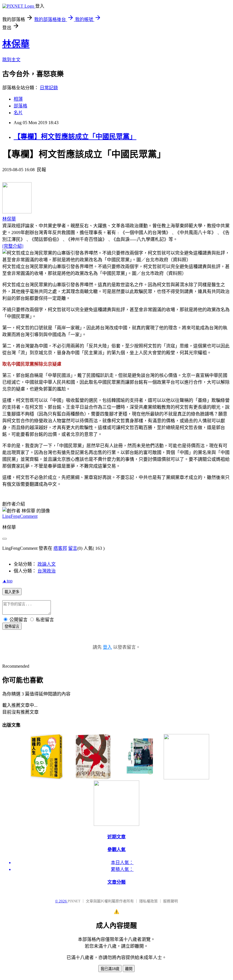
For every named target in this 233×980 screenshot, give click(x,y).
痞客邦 (60, 548)
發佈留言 (12, 626)
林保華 (16, 44)
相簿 (18, 99)
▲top (7, 580)
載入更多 (12, 592)
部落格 (20, 105)
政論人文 (47, 564)
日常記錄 (49, 87)
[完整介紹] (12, 246)
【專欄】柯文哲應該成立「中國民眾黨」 (75, 136)
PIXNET (74, 901)
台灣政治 (47, 571)
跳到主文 (11, 59)
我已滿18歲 (110, 969)
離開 (128, 969)
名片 (18, 112)
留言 (72, 548)
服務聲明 (170, 901)
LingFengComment (20, 516)
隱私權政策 (148, 901)
